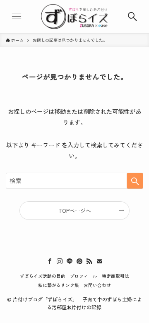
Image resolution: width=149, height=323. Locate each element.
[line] (69, 261)
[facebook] (49, 261)
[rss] (89, 261)
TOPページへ (74, 211)
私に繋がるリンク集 (58, 285)
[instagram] (59, 261)
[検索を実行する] (135, 181)
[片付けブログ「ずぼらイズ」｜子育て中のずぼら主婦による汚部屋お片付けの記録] (74, 16)
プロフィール (83, 275)
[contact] (99, 261)
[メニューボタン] (16, 16)
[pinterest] (79, 261)
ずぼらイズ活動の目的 (42, 275)
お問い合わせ (97, 285)
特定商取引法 (115, 275)
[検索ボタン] (132, 16)
